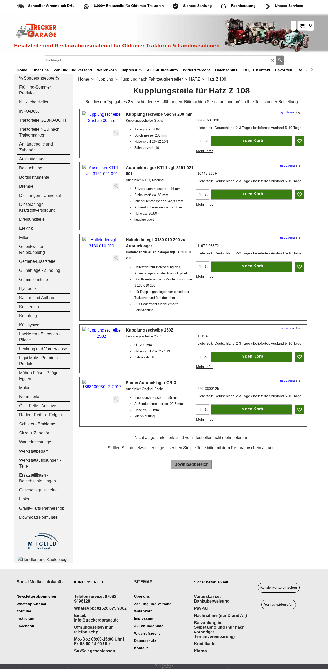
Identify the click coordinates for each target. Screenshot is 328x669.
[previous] (306, 69)
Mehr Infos (204, 151)
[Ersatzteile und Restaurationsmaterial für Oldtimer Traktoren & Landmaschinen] (71, 31)
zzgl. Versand (287, 112)
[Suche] (280, 60)
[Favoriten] (299, 141)
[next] (311, 69)
